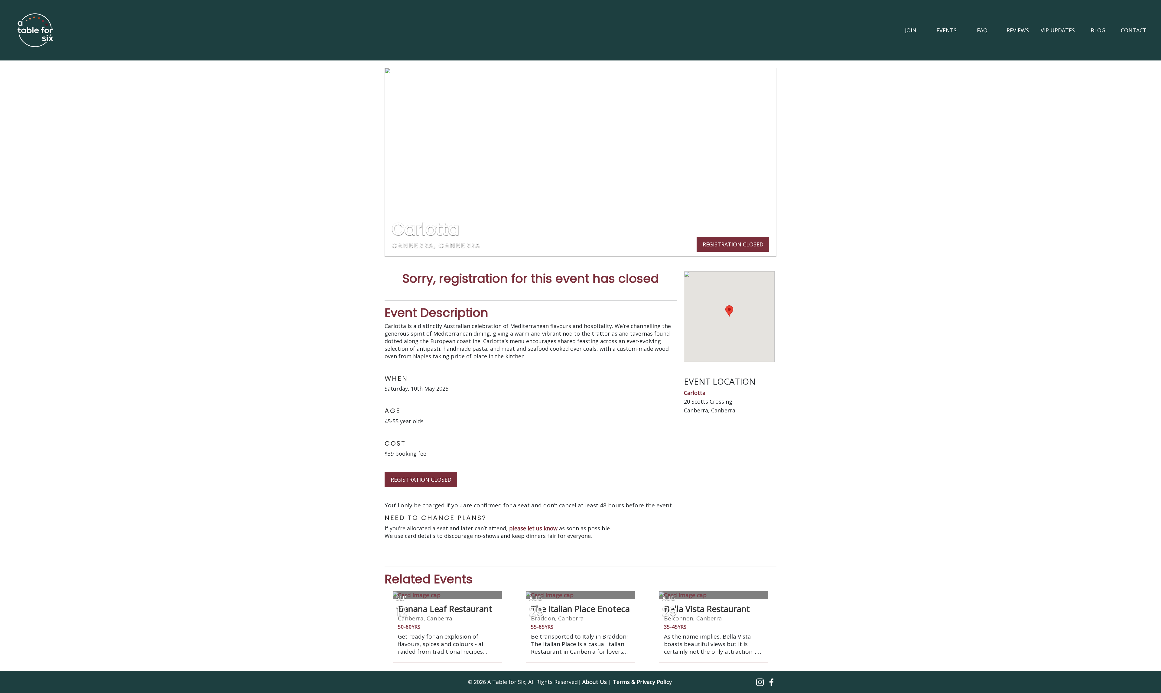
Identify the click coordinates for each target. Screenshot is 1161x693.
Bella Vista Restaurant (707, 608)
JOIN (910, 30)
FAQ (982, 30)
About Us (594, 681)
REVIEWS (1018, 30)
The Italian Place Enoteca (580, 608)
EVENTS (946, 30)
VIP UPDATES (1058, 30)
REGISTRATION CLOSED (421, 479)
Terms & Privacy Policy (642, 681)
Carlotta (694, 392)
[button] (760, 682)
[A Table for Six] (35, 30)
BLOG (1098, 30)
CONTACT (1133, 30)
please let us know (533, 528)
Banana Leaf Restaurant (445, 608)
